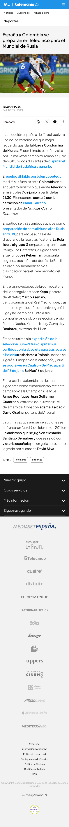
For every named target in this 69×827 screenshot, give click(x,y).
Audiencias (23, 13)
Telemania (20, 460)
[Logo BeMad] (34, 648)
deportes (11, 21)
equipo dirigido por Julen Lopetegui (34, 176)
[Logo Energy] (34, 635)
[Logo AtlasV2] (34, 700)
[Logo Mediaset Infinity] (34, 545)
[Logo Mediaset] (35, 529)
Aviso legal (34, 744)
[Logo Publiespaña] (34, 713)
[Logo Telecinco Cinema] (34, 674)
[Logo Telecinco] (35, 558)
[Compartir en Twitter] (46, 122)
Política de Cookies (34, 764)
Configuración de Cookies (34, 759)
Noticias (8, 13)
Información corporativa (34, 749)
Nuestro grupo (15, 480)
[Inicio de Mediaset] (7, 4)
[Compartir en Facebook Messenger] (55, 122)
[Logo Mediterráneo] (34, 726)
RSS (34, 774)
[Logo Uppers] (34, 661)
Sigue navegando (17, 510)
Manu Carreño (34, 203)
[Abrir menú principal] (63, 4)
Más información (16, 500)
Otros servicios (15, 490)
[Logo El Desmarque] (34, 597)
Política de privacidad (34, 754)
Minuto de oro (41, 13)
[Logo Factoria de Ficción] (35, 610)
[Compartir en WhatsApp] (38, 122)
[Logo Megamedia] (36, 795)
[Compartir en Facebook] (63, 122)
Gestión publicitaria (34, 769)
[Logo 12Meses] (34, 687)
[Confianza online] (34, 813)
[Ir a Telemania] (27, 4)
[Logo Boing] (35, 622)
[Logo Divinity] (34, 584)
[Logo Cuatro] (34, 571)
